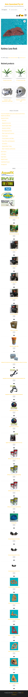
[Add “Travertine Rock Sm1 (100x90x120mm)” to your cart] (14, 608)
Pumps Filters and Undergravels (8, 141)
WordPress (15, 692)
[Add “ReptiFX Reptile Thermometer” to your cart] (14, 431)
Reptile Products (4, 159)
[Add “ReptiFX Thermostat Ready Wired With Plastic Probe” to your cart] (14, 447)
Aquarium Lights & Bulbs (6, 125)
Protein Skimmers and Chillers (8, 138)
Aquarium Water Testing (6, 146)
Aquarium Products (5, 118)
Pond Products (5, 136)
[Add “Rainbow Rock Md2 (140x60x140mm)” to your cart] (14, 656)
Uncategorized (4, 164)
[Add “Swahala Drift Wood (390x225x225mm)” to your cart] (14, 624)
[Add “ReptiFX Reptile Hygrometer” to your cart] (14, 415)
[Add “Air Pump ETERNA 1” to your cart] (14, 287)
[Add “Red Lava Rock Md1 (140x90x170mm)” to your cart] (14, 640)
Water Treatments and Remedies (8, 149)
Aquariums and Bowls (6, 128)
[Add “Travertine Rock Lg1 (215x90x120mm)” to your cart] (14, 592)
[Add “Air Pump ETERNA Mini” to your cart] (14, 319)
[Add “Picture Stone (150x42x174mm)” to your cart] (14, 688)
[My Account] (17, 15)
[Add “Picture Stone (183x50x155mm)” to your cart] (14, 672)
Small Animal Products (5, 162)
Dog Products (3, 157)
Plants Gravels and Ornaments (13, 57)
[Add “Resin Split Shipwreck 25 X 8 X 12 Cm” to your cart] (14, 576)
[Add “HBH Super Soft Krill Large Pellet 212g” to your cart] (14, 463)
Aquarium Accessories (6, 123)
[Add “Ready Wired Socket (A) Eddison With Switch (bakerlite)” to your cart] (14, 399)
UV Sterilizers (4, 143)
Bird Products (3, 151)
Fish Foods (4, 120)
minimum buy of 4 (22, 57)
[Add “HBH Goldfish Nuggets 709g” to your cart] (14, 351)
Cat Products (3, 154)
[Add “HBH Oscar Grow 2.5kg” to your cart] (14, 335)
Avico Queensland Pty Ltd (14, 4)
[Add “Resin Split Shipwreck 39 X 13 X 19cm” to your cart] (14, 560)
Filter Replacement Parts (7, 131)
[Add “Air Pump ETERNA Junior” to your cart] (14, 303)
